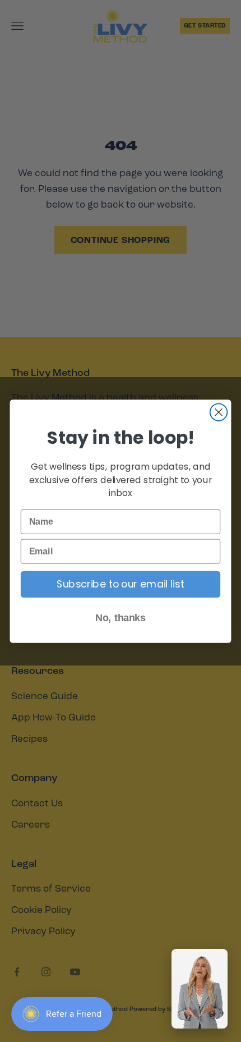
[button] (200, 989)
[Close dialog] (219, 412)
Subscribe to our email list (120, 584)
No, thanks (120, 617)
